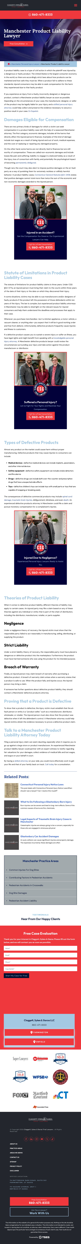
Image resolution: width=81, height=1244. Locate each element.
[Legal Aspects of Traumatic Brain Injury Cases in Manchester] (11, 825)
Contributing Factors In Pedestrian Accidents (30, 877)
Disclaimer (14, 1171)
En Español (33, 111)
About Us (13, 1144)
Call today (49, 764)
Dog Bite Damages (18, 893)
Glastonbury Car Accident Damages (39, 836)
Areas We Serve (16, 1153)
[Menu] (76, 5)
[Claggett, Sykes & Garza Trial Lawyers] (18, 5)
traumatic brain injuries (22, 500)
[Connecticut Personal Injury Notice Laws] (11, 790)
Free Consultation (17, 44)
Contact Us (14, 1157)
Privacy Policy (16, 1166)
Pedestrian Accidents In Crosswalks (26, 885)
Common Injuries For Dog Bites (24, 870)
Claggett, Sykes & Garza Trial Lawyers (39, 1129)
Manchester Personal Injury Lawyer (25, 64)
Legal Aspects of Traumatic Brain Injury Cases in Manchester (46, 820)
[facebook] (26, 1139)
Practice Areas (16, 1148)
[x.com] (47, 1139)
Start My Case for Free (16, 975)
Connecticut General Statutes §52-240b (52, 175)
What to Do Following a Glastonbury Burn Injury (46, 801)
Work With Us (39, 1213)
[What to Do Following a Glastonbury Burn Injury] (11, 807)
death (66, 500)
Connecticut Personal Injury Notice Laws (41, 784)
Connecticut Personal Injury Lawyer (9, 64)
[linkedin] (31, 1139)
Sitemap (13, 1162)
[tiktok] (52, 1139)
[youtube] (42, 1139)
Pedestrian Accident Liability (23, 900)
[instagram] (36, 1139)
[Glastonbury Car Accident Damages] (11, 842)
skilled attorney (21, 761)
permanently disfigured (26, 162)
